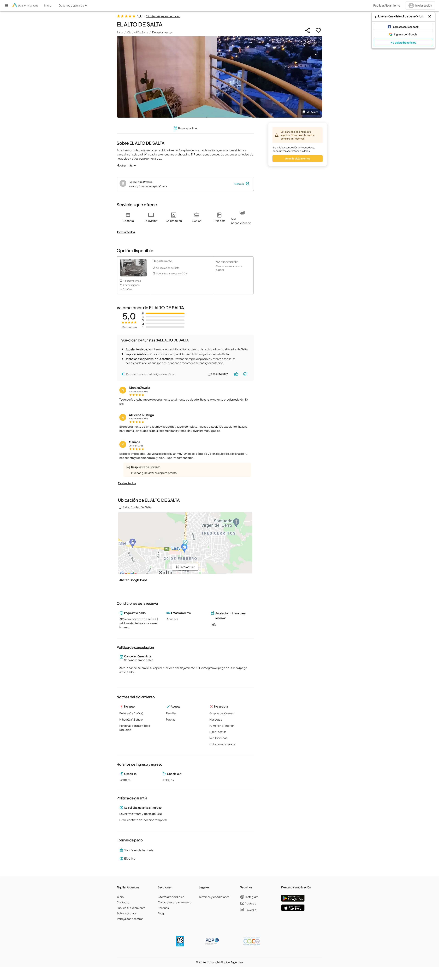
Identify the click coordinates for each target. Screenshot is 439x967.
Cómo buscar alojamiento (174, 902)
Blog (161, 913)
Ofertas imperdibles (171, 897)
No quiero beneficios (403, 42)
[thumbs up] (236, 374)
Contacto (123, 902)
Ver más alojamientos (297, 158)
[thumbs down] (245, 374)
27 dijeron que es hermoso (163, 16)
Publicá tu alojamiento (131, 908)
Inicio (120, 897)
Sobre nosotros (126, 913)
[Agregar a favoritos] (318, 30)
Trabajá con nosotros (130, 919)
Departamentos (162, 32)
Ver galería (312, 111)
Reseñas (163, 908)
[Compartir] (308, 30)
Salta (120, 32)
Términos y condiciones (214, 897)
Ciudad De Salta (137, 32)
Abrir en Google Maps (133, 580)
